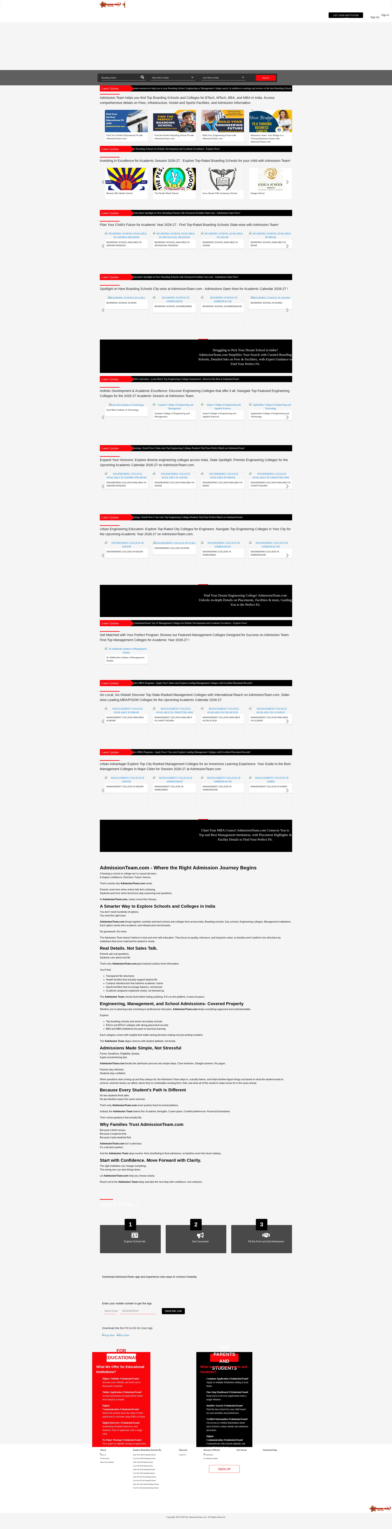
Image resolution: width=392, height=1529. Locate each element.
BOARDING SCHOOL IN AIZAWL (267, 303)
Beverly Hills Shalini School (119, 193)
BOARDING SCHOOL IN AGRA (121, 303)
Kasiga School (257, 193)
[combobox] (123, 78)
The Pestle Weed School (166, 193)
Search (265, 78)
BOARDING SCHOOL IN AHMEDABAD (173, 306)
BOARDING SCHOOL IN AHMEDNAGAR (222, 306)
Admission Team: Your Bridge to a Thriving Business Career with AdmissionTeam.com (267, 138)
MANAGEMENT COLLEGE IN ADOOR (124, 786)
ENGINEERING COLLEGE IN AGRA (172, 548)
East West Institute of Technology (122, 410)
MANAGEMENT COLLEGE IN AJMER (269, 786)
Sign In (386, 17)
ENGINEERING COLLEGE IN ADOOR (124, 551)
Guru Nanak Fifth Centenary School (220, 193)
